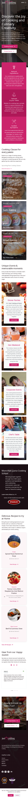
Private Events (5, 760)
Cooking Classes (7, 176)
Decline (17, 795)
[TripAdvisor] (11, 772)
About (3, 763)
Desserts (14, 587)
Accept (10, 795)
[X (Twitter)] (5, 772)
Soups (14, 552)
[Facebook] (3, 772)
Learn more (14, 320)
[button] (8, 197)
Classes (3, 758)
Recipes (3, 761)
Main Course (14, 626)
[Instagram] (8, 772)
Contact (4, 765)
